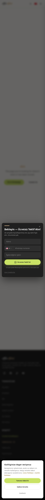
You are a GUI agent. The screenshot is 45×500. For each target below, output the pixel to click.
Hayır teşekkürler (9, 272)
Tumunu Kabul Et (22, 481)
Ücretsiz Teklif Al (24, 262)
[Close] (39, 226)
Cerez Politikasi (28, 473)
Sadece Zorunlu (22, 487)
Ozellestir (22, 493)
